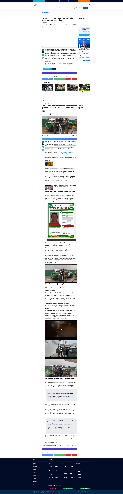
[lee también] (49, 164)
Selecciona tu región (37, 0)
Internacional (43, 7)
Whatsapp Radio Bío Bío (85, 488)
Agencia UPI (45, 22)
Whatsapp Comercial (68, 488)
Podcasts (34, 7)
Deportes (52, 7)
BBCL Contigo (70, 7)
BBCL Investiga (65, 7)
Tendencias (56, 7)
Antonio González (48, 109)
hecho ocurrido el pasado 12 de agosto (64, 152)
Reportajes (35, 481)
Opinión (60, 7)
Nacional (38, 7)
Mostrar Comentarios (59, 72)
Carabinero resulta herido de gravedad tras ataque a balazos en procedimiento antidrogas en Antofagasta (64, 162)
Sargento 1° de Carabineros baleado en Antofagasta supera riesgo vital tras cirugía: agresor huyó (65, 186)
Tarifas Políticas (35, 487)
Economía (48, 7)
